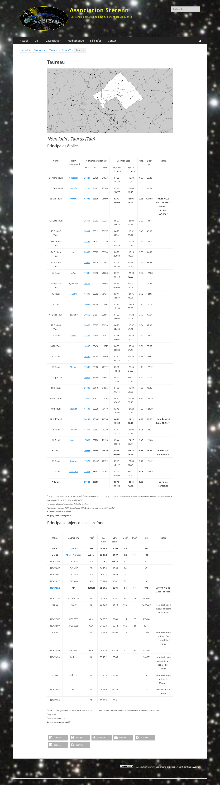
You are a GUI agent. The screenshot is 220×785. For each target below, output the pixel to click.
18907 (87, 346)
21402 (87, 387)
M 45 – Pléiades (73, 554)
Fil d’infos (95, 40)
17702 (87, 188)
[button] (58, 737)
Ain (73, 252)
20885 (87, 325)
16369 (87, 356)
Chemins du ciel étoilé (61, 50)
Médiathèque (76, 40)
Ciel (37, 40)
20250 (87, 419)
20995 (87, 450)
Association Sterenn (99, 10)
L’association (53, 40)
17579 (87, 461)
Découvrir (39, 50)
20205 (87, 283)
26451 (87, 220)
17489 (87, 440)
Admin (196, 766)
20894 (87, 231)
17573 (87, 335)
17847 (87, 272)
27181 (87, 481)
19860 (87, 398)
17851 (87, 429)
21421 (87, 177)
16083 (87, 304)
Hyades (73, 548)
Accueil (24, 40)
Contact (112, 40)
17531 (87, 408)
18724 (87, 241)
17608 (87, 366)
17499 (87, 293)
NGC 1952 (55, 587)
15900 (87, 262)
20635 (87, 377)
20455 (87, 314)
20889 (87, 252)
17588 (87, 471)
